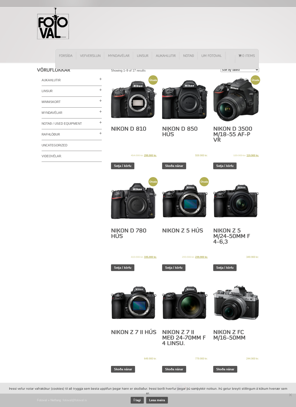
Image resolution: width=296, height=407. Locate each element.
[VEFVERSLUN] (90, 56)
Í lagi (137, 400)
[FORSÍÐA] (66, 56)
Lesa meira (157, 400)
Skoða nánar (174, 166)
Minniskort (51, 102)
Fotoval (53, 23)
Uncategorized (54, 145)
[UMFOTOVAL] (211, 56)
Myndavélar (52, 113)
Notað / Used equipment (62, 123)
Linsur (47, 91)
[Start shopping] (247, 56)
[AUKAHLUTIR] (165, 56)
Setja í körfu (122, 166)
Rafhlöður (51, 134)
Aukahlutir (51, 80)
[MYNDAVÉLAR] (118, 56)
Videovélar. (52, 156)
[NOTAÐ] (188, 56)
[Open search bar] (231, 59)
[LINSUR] (142, 56)
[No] (290, 394)
